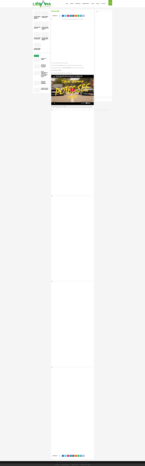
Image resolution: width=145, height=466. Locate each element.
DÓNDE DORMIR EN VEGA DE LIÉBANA (37, 17)
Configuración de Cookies (85, 464)
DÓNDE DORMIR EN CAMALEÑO (37, 38)
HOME (67, 3)
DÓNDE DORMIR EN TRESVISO (45, 17)
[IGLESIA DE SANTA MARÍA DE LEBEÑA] (37, 90)
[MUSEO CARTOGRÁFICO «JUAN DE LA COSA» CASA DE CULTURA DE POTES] (37, 73)
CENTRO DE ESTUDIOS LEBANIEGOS (43, 82)
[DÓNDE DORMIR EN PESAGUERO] (37, 45)
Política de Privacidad (65, 464)
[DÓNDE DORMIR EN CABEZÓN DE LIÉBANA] (45, 34)
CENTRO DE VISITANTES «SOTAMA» (43, 65)
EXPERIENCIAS (77, 3)
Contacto (103, 3)
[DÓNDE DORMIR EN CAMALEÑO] (37, 34)
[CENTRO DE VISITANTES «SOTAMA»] (37, 66)
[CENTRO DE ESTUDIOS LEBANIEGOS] (37, 83)
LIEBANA (71, 3)
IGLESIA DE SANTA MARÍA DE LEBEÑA (44, 89)
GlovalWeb (87, 462)
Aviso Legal (57, 464)
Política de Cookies (74, 464)
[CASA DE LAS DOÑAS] (37, 60)
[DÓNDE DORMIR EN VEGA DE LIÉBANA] (37, 13)
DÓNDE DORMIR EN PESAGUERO (37, 49)
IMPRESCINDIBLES (85, 3)
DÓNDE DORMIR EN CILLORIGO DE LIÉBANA (45, 28)
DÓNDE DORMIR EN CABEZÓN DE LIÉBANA (45, 38)
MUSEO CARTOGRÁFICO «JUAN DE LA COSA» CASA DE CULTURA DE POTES (44, 74)
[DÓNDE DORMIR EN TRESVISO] (45, 13)
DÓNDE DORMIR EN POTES (37, 28)
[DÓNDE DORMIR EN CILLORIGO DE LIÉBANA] (45, 23)
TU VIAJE (92, 3)
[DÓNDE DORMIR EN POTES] (37, 23)
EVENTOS (97, 3)
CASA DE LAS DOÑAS (43, 59)
